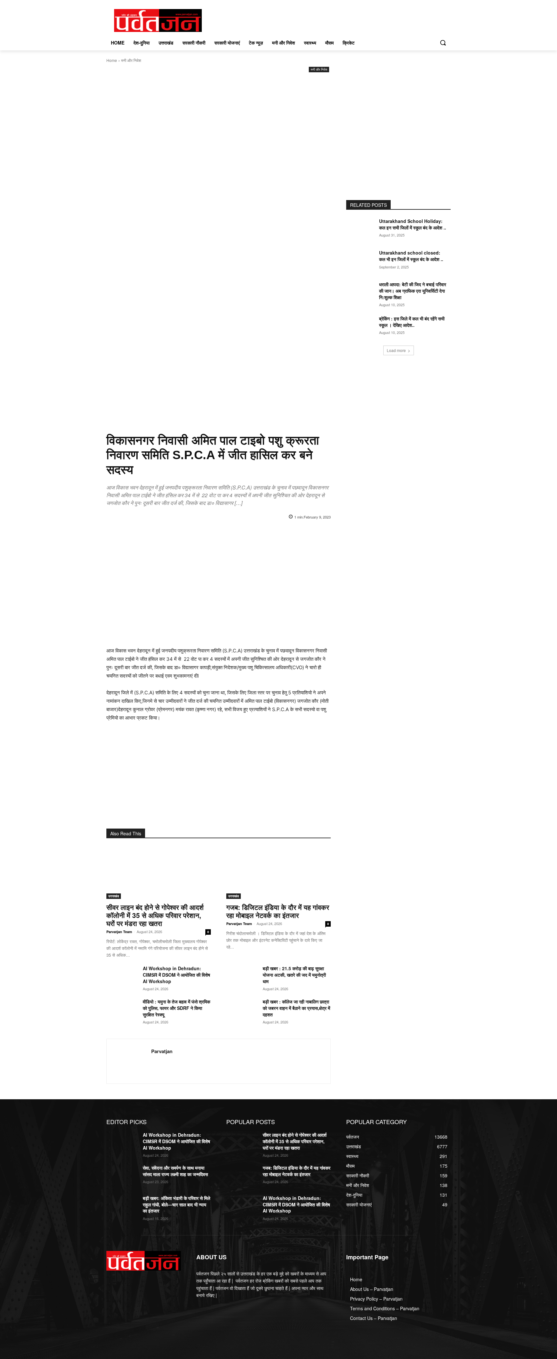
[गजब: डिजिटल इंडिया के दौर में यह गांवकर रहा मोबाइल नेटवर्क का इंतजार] (278, 873)
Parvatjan (161, 1051)
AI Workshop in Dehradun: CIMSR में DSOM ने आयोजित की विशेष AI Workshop (176, 974)
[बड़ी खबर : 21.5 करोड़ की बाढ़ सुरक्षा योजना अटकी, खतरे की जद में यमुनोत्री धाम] (242, 976)
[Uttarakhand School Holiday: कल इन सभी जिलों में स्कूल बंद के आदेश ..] (361, 229)
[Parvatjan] (128, 1061)
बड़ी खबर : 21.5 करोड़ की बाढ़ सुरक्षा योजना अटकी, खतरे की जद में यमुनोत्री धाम (294, 974)
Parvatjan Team (119, 931)
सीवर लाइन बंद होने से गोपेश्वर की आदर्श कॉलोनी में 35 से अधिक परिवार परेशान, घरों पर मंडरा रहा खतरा (155, 915)
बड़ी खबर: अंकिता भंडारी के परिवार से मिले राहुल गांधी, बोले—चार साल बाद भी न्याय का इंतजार (176, 1204)
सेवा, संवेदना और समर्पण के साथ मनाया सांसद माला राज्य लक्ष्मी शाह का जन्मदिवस (175, 1170)
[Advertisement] (218, 122)
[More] (315, 533)
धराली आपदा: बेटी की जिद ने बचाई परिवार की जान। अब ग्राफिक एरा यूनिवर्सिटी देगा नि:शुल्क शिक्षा (412, 290)
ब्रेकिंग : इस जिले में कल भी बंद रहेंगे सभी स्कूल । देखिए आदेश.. (412, 321)
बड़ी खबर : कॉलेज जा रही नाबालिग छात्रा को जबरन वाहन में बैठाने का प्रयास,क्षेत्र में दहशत (296, 1008)
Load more (396, 350)
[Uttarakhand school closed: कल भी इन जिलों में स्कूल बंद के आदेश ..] (361, 261)
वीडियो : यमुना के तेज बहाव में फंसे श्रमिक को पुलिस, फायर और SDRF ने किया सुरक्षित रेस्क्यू (176, 1008)
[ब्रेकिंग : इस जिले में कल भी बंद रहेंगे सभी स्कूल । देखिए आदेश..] (361, 326)
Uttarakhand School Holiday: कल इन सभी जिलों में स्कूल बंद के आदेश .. (412, 224)
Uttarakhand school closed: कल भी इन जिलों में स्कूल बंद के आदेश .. (411, 255)
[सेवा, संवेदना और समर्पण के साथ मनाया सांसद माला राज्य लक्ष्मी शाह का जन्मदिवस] (122, 1176)
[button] (443, 42)
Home (111, 60)
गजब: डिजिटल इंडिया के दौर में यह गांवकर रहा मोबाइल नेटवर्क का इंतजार (277, 911)
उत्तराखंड (113, 896)
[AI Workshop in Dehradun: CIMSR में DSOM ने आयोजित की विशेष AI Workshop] (122, 976)
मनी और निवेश (131, 60)
